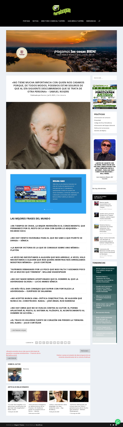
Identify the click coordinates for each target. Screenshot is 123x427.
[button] (117, 421)
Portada (26, 21)
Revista (43, 95)
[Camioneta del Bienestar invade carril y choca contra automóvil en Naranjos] (96, 250)
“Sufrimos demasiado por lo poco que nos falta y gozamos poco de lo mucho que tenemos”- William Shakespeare (47, 270)
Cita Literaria (61, 95)
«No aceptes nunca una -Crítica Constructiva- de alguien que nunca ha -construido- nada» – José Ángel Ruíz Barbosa (46, 299)
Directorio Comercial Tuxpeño (53, 21)
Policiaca (110, 209)
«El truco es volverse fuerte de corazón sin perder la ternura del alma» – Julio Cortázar (46, 321)
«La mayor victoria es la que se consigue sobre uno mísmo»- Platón (45, 248)
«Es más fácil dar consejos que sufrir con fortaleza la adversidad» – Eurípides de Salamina (42, 290)
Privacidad (97, 120)
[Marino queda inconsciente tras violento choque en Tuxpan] (96, 203)
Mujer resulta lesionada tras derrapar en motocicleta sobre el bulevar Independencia (107, 240)
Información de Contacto (102, 117)
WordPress (39, 425)
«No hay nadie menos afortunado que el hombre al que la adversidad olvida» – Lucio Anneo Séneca (44, 280)
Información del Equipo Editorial (104, 125)
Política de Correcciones (101, 128)
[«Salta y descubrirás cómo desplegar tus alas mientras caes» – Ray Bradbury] (58, 396)
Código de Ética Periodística (103, 123)
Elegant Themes (19, 425)
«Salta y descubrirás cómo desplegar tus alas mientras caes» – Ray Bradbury (58, 407)
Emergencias (91, 21)
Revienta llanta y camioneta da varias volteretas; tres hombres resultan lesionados (106, 228)
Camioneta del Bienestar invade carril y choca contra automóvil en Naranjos (107, 251)
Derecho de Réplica (100, 130)
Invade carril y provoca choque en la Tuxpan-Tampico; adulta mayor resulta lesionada (107, 216)
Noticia (35, 21)
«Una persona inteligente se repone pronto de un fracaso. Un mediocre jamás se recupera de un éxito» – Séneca (37, 408)
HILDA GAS (59, 181)
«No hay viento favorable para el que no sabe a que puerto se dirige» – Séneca (46, 239)
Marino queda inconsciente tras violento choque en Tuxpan (106, 205)
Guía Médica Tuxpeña (76, 21)
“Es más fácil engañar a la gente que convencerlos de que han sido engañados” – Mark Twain (17, 407)
